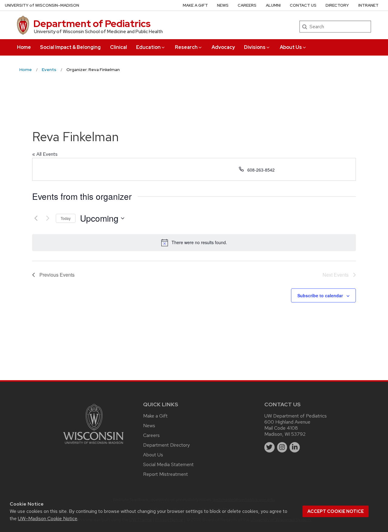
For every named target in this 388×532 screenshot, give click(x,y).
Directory (337, 5)
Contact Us (303, 5)
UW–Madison (42, 5)
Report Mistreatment (165, 474)
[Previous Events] (35, 218)
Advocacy (223, 47)
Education (148, 47)
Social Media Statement (168, 464)
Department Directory (166, 445)
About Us (291, 47)
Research (186, 47)
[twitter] (269, 447)
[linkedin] (294, 447)
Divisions (255, 47)
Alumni (273, 5)
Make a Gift (195, 5)
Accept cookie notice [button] (335, 511)
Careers (247, 5)
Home (24, 47)
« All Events (45, 154)
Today (66, 218)
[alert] (194, 242)
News (223, 5)
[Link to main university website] (93, 445)
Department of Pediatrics (92, 23)
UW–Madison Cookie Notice (47, 518)
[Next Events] (47, 218)
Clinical (118, 47)
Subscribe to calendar (320, 295)
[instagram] (282, 447)
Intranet (368, 5)
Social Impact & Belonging (70, 47)
